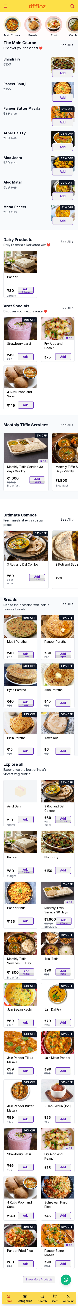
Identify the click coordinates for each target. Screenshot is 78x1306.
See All (66, 45)
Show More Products (39, 1279)
